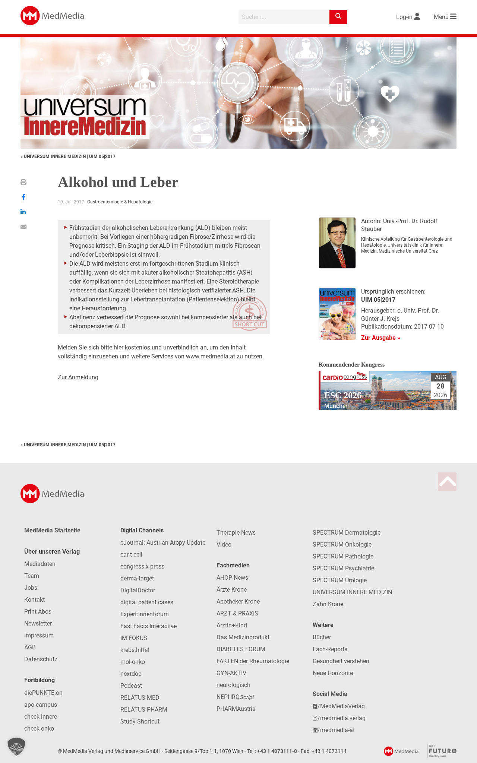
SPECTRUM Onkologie (342, 544)
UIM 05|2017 (102, 156)
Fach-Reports (330, 649)
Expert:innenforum (144, 614)
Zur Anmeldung (78, 377)
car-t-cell (131, 554)
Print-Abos (37, 611)
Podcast (131, 685)
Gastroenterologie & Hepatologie (119, 202)
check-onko (39, 728)
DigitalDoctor (137, 590)
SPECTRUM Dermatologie (346, 532)
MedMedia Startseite (52, 530)
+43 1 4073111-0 (277, 751)
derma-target (137, 578)
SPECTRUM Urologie (340, 580)
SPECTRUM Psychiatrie (343, 568)
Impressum (39, 635)
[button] (16, 746)
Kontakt (34, 599)
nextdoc (130, 673)
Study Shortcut (139, 721)
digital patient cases (146, 602)
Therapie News (236, 532)
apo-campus (40, 704)
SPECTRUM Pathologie (343, 556)
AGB (30, 647)
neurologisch (233, 684)
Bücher (322, 637)
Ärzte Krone (232, 589)
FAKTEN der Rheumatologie (253, 661)
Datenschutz (40, 659)
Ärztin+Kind (232, 625)
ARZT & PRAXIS (237, 613)
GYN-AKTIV (231, 673)
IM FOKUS (133, 638)
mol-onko (132, 661)
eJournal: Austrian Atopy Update (162, 542)
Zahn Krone (328, 604)
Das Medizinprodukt (243, 637)
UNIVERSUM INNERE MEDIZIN (352, 592)
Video (224, 544)
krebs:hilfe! (134, 649)
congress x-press (142, 566)
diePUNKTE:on (43, 692)
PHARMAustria (236, 708)
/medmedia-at (336, 730)
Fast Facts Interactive (148, 626)
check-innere (40, 716)
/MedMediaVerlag (341, 706)
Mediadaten (40, 563)
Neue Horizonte (333, 673)
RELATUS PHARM (143, 709)
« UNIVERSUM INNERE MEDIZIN (53, 156)
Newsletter (38, 623)
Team (31, 575)
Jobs (30, 587)
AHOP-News (232, 577)
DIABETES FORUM (241, 649)
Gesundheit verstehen (341, 661)
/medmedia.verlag (342, 718)
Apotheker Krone (238, 601)
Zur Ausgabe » (380, 337)
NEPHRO (235, 696)
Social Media (330, 693)
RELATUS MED (139, 697)
